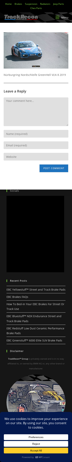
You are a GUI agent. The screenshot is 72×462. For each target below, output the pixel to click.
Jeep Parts (58, 4)
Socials (14, 190)
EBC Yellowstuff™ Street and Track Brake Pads (36, 289)
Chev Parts (36, 8)
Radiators (45, 4)
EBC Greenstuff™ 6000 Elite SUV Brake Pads (34, 340)
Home (8, 4)
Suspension (31, 4)
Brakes (18, 4)
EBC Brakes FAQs (17, 297)
